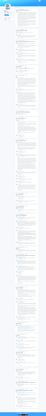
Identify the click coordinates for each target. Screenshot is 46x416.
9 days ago (27, 266)
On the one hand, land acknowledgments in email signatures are (26, 382)
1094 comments (26, 214)
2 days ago (28, 70)
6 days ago (23, 216)
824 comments (26, 351)
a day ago (20, 34)
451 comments (26, 322)
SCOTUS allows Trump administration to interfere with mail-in (25, 41)
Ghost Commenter (21, 405)
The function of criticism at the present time (22, 10)
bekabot (20, 77)
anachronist (20, 171)
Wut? (16, 76)
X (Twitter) (23, 414)
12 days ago (22, 383)
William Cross (20, 216)
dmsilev (19, 195)
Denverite (20, 208)
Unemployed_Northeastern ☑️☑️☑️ (23, 70)
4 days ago (23, 171)
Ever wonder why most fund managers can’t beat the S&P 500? (25, 255)
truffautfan (20, 271)
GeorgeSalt (20, 298)
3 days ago (23, 135)
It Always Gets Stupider (19, 287)
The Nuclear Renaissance (19, 194)
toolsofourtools (20, 178)
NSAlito (19, 359)
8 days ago (23, 249)
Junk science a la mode (19, 352)
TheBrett (20, 383)
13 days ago (24, 391)
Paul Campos (20, 175)
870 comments (26, 29)
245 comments (26, 254)
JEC (17, 11)
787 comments (26, 389)
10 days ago (24, 336)
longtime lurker (20, 181)
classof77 (20, 230)
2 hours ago (20, 11)
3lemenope (20, 346)
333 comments (26, 193)
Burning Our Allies (18, 66)
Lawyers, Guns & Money (21, 9)
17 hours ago (24, 52)
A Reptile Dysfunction (21, 220)
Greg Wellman (20, 227)
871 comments (26, 334)
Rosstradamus (20, 135)
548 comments (26, 381)
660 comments (26, 9)
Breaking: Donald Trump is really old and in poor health (24, 390)
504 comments (26, 40)
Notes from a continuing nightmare (21, 215)
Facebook (20, 414)
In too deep (17, 335)
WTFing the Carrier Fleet (19, 369)
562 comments (26, 65)
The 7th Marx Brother (21, 301)
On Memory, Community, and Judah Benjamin (23, 112)
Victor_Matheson (20, 256)
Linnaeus (20, 113)
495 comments (26, 117)
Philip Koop (20, 316)
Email (26, 414)
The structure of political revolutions (21, 30)
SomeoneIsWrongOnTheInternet (22, 266)
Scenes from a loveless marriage (21, 140)
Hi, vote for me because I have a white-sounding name (24, 410)
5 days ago (22, 195)
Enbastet (20, 343)
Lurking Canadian (21, 52)
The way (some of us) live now (20, 118)
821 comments (26, 139)
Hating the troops (18, 323)
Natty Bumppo (20, 249)
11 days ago (22, 359)
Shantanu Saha (20, 260)
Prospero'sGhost (20, 391)
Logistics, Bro (18, 248)
